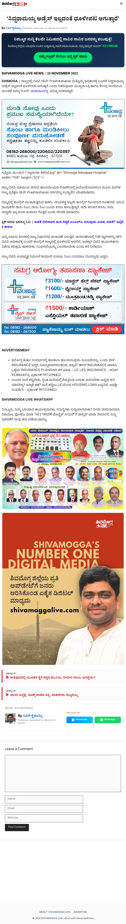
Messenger (81, 720)
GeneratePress (85, 919)
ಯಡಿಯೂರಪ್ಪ (40, 91)
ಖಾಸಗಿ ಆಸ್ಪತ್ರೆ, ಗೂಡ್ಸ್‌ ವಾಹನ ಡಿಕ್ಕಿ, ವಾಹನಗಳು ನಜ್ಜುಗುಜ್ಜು (42, 696)
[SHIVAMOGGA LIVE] (14, 4)
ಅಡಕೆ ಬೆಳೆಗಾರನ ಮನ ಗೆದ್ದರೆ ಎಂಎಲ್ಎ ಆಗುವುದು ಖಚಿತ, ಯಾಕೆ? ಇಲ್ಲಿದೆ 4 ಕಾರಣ (63, 225)
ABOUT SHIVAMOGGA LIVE (54, 913)
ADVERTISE (80, 913)
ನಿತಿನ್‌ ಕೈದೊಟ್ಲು (13, 28)
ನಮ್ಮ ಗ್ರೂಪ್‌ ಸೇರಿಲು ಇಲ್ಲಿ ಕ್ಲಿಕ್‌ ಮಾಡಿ (63, 57)
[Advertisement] (63, 872)
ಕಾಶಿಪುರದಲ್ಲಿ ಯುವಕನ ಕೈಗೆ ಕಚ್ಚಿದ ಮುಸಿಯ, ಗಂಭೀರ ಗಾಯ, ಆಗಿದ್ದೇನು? (50, 678)
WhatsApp (109, 720)
